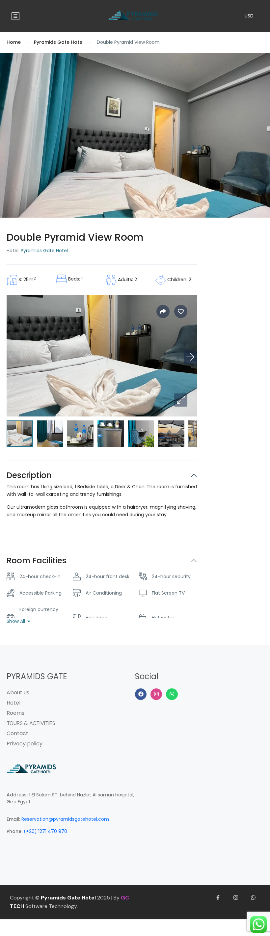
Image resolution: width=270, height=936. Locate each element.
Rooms (15, 713)
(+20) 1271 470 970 (45, 831)
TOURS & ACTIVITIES (31, 723)
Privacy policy (24, 743)
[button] (180, 400)
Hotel (13, 703)
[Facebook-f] (218, 898)
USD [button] (249, 16)
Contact (17, 733)
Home (14, 42)
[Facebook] (141, 694)
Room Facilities (37, 561)
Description (29, 475)
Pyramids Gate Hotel (59, 42)
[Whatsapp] (171, 694)
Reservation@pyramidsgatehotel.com (65, 819)
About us (18, 692)
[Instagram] (156, 694)
